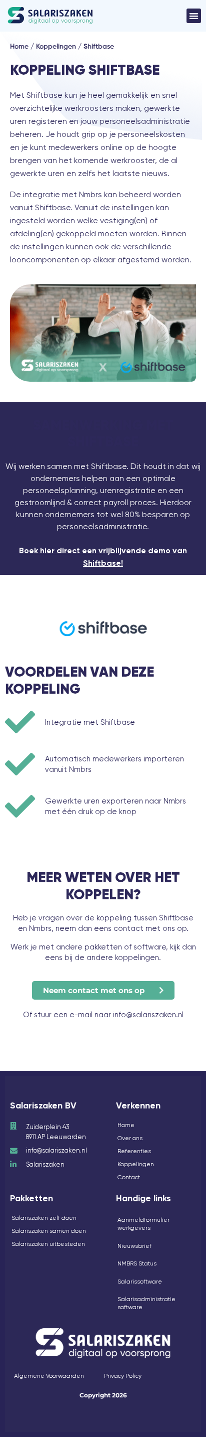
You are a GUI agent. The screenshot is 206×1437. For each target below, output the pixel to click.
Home (19, 46)
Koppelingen (56, 46)
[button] (193, 16)
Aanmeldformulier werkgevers (144, 1223)
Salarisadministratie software (147, 1303)
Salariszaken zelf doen (44, 1217)
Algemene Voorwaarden (49, 1375)
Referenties (134, 1151)
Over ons (130, 1138)
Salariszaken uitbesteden (48, 1243)
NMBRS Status (137, 1263)
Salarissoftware (140, 1281)
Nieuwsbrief (135, 1245)
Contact (129, 1177)
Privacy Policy (123, 1375)
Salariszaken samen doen (49, 1230)
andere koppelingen (122, 957)
